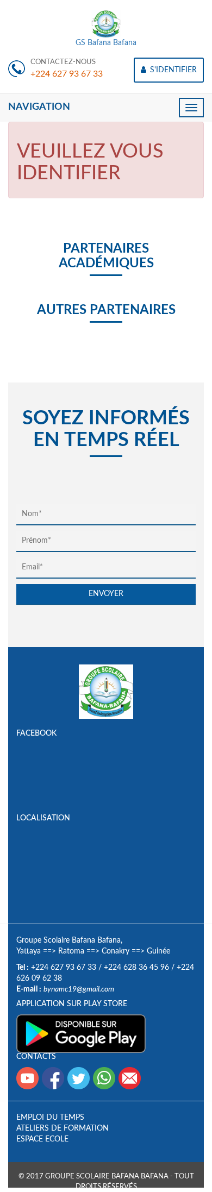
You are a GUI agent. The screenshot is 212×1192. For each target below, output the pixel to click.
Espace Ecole (42, 1139)
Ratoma (71, 951)
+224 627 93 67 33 (66, 74)
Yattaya (28, 951)
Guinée (158, 951)
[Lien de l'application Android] (81, 1033)
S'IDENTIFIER (172, 70)
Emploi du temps (50, 1117)
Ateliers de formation (62, 1128)
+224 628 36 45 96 (136, 967)
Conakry (115, 951)
